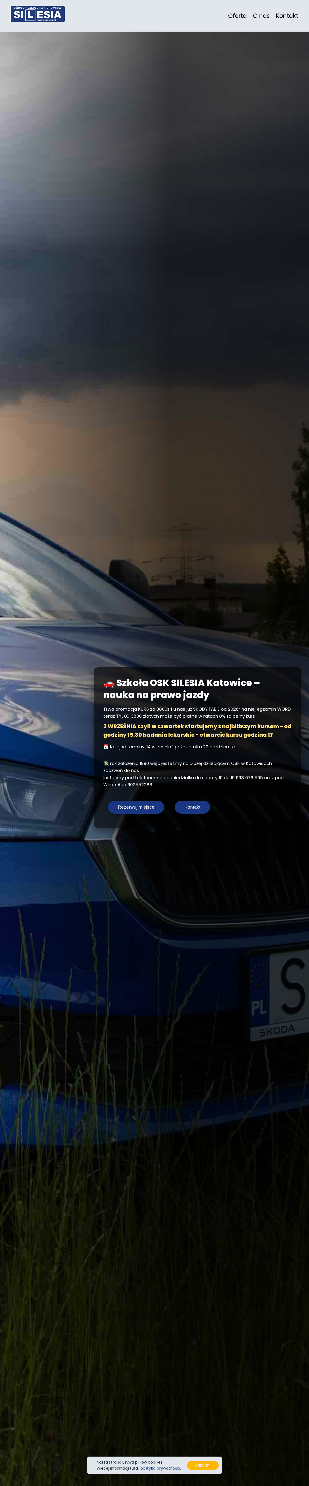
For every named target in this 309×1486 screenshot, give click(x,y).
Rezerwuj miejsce (136, 807)
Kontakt (287, 16)
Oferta (237, 16)
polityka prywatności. (160, 1468)
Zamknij (202, 1465)
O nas (261, 16)
